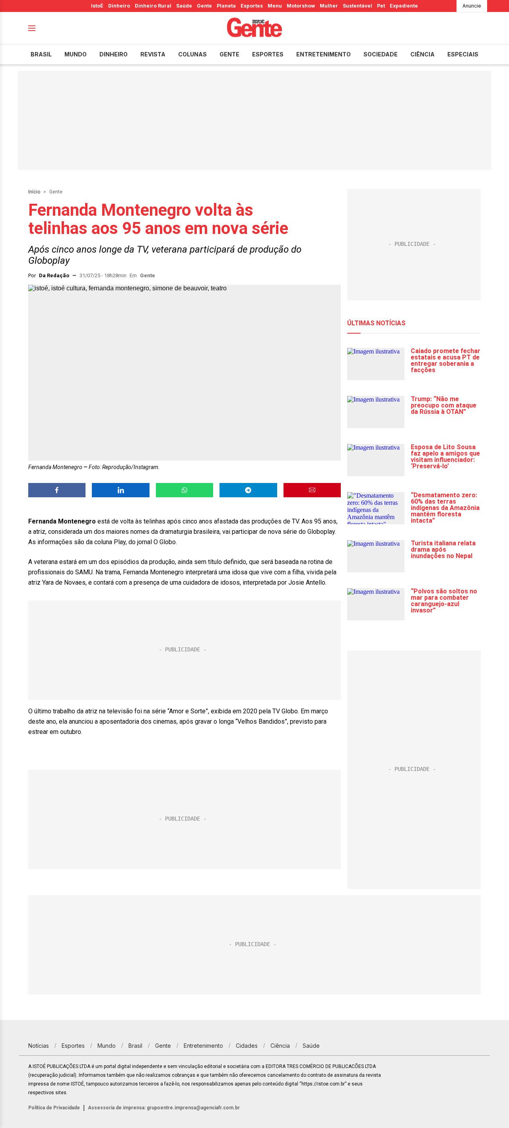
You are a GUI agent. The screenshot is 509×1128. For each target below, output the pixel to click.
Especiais (462, 54)
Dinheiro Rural (153, 6)
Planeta (226, 6)
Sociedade (380, 54)
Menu (275, 6)
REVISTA (152, 54)
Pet (381, 6)
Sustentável (357, 6)
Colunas (192, 54)
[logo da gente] (254, 28)
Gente (204, 6)
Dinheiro (119, 6)
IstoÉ (97, 6)
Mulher (329, 6)
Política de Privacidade (54, 1108)
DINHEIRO (113, 54)
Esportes (252, 6)
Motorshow (301, 6)
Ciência (422, 54)
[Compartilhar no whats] (184, 490)
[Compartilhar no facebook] (56, 490)
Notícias (38, 1045)
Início (34, 192)
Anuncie (471, 6)
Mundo (75, 54)
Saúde (184, 6)
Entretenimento (323, 54)
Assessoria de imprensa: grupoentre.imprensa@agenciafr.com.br (164, 1108)
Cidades (247, 1045)
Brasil (41, 54)
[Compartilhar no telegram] (248, 490)
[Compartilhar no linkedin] (120, 490)
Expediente (404, 6)
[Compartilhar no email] (312, 490)
